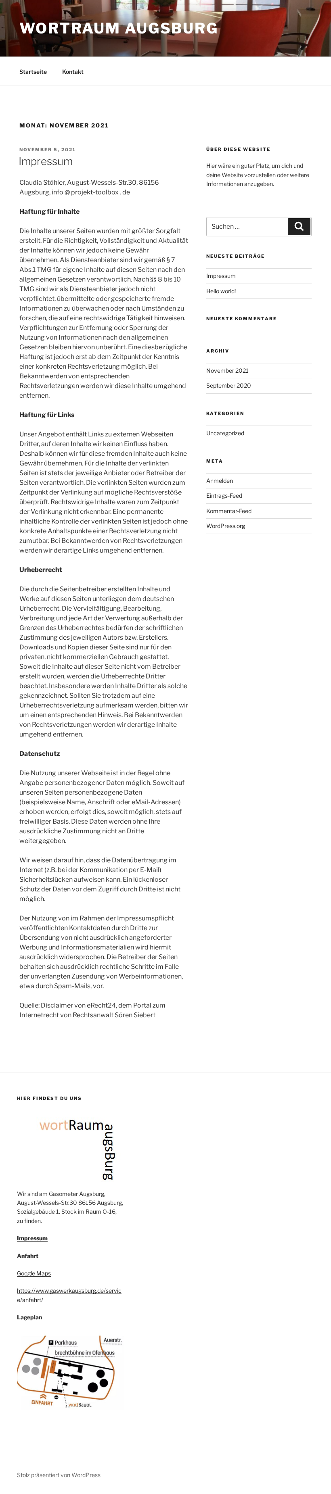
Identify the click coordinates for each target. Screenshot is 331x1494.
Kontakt (73, 71)
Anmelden (219, 480)
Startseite (33, 71)
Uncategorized (225, 433)
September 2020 (228, 385)
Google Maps (34, 1273)
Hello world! (221, 291)
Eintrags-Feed (224, 495)
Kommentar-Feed (228, 510)
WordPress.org (225, 525)
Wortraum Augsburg (118, 28)
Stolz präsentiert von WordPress (59, 1474)
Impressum (46, 161)
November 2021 (227, 370)
